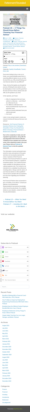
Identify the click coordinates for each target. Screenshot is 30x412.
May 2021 (5, 333)
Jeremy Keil (10, 43)
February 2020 (6, 373)
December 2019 (6, 378)
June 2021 (5, 330)
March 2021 (5, 338)
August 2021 (5, 325)
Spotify (11, 69)
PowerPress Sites (18, 408)
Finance (16, 38)
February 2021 (6, 341)
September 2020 (6, 354)
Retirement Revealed (14, 44)
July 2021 (5, 328)
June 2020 (5, 362)
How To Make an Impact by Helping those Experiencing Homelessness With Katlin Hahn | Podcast (15, 301)
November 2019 (6, 381)
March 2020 (5, 370)
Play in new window (13, 65)
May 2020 (5, 365)
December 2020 (6, 346)
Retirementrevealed (9, 48)
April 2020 (5, 368)
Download (23, 65)
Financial (21, 38)
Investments (11, 39)
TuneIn (23, 69)
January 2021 (6, 344)
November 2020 (6, 349)
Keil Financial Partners (18, 43)
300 (8, 71)
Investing (5, 39)
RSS (4, 71)
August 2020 (5, 357)
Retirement (17, 39)
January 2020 (6, 375)
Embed (5, 67)
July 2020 (5, 360)
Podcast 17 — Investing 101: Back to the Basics (15, 205)
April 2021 (5, 336)
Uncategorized (6, 41)
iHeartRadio (17, 69)
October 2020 (6, 352)
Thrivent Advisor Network (19, 46)
